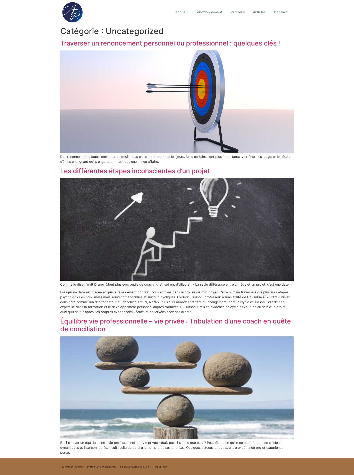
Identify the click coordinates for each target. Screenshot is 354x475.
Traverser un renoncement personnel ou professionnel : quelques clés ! (170, 43)
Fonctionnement (208, 12)
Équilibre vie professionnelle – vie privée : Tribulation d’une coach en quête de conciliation (175, 325)
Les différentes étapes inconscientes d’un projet (135, 171)
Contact (281, 12)
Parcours (238, 12)
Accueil (181, 12)
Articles (259, 12)
